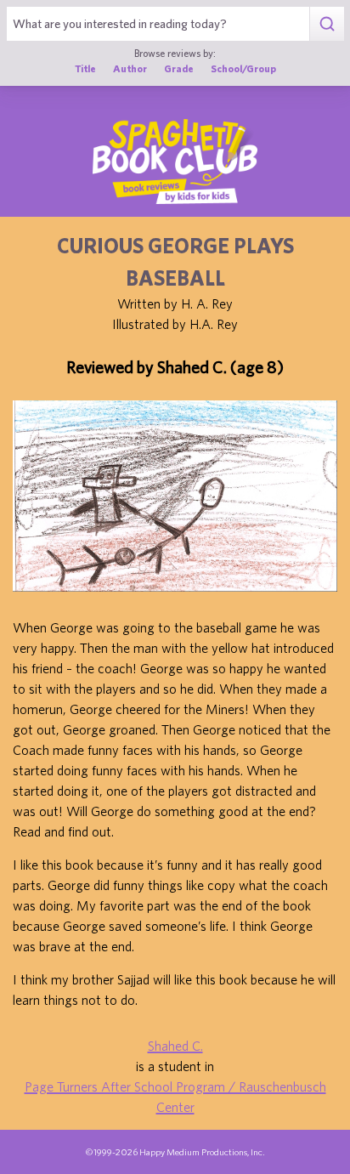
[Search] (326, 24)
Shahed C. (175, 1045)
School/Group (243, 68)
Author (130, 68)
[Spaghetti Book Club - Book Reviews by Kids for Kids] (175, 161)
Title (85, 68)
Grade (179, 68)
